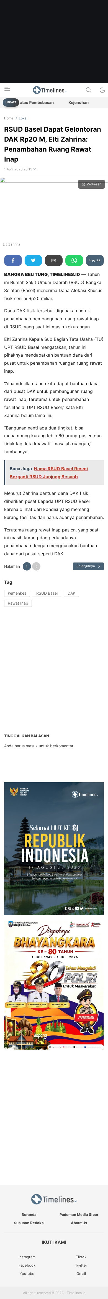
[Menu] (7, 90)
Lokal (23, 118)
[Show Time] (34, 169)
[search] (88, 90)
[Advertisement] (54, 54)
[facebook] (13, 260)
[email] (54, 260)
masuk (32, 745)
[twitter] (33, 260)
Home (8, 118)
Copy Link (95, 260)
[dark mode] (102, 90)
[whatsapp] (74, 260)
